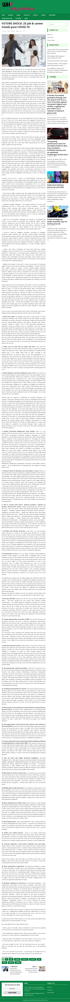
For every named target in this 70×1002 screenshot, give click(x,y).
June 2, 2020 (7, 31)
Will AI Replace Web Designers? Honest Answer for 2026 (56, 57)
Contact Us (50, 37)
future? (32, 959)
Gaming (43, 15)
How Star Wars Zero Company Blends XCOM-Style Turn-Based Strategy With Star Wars (57, 51)
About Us (49, 35)
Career (18, 15)
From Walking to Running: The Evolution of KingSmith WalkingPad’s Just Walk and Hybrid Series (57, 70)
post (4, 962)
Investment (52, 15)
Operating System (7, 18)
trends (18, 962)
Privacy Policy (51, 40)
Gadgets (35, 15)
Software (18, 18)
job (39, 959)
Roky (14, 31)
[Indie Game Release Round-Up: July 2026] (57, 182)
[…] (66, 123)
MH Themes (44, 1000)
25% (11, 959)
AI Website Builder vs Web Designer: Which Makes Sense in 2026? (57, 64)
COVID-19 (24, 959)
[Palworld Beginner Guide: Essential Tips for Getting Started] (57, 216)
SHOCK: (11, 962)
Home (3, 15)
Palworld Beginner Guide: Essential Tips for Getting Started (57, 221)
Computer (27, 15)
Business (10, 15)
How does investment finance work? (57, 61)
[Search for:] (57, 24)
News (26, 18)
